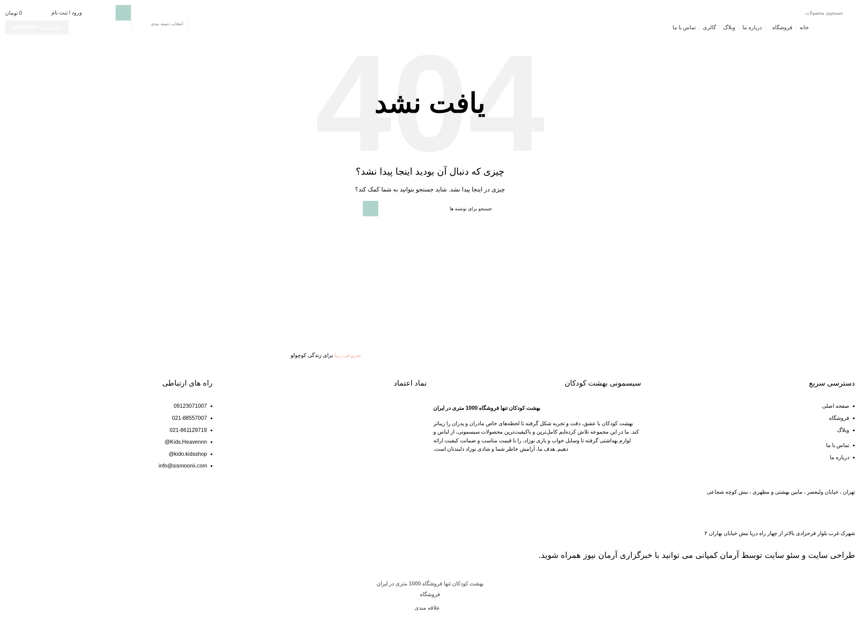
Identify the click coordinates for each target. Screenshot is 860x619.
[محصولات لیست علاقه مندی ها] (42, 12)
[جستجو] (123, 12)
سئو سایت (782, 555)
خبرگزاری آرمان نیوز (617, 555)
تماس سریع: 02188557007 (37, 27)
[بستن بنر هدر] (851, 571)
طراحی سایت (831, 555)
